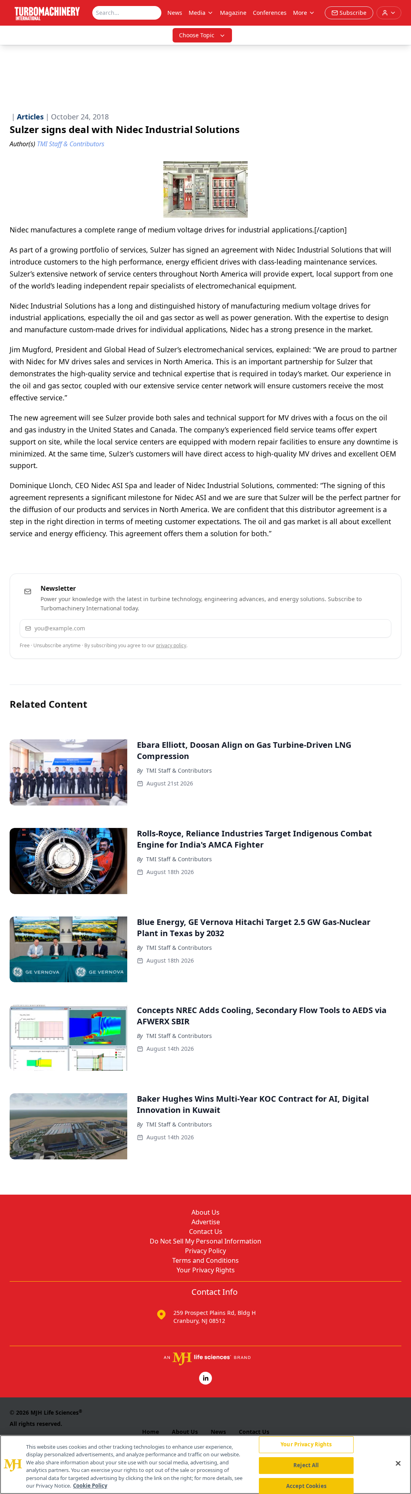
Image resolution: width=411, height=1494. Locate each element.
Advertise (205, 1221)
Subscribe (360, 628)
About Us (205, 1212)
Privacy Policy (205, 1250)
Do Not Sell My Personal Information (205, 1241)
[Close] (398, 1463)
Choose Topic (196, 35)
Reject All (306, 1465)
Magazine (233, 12)
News (174, 12)
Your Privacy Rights (206, 1270)
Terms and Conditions (205, 1260)
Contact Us (205, 1231)
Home (150, 1431)
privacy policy (171, 645)
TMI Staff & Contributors (179, 770)
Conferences (270, 12)
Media (197, 12)
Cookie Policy (90, 1485)
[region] (205, 1464)
